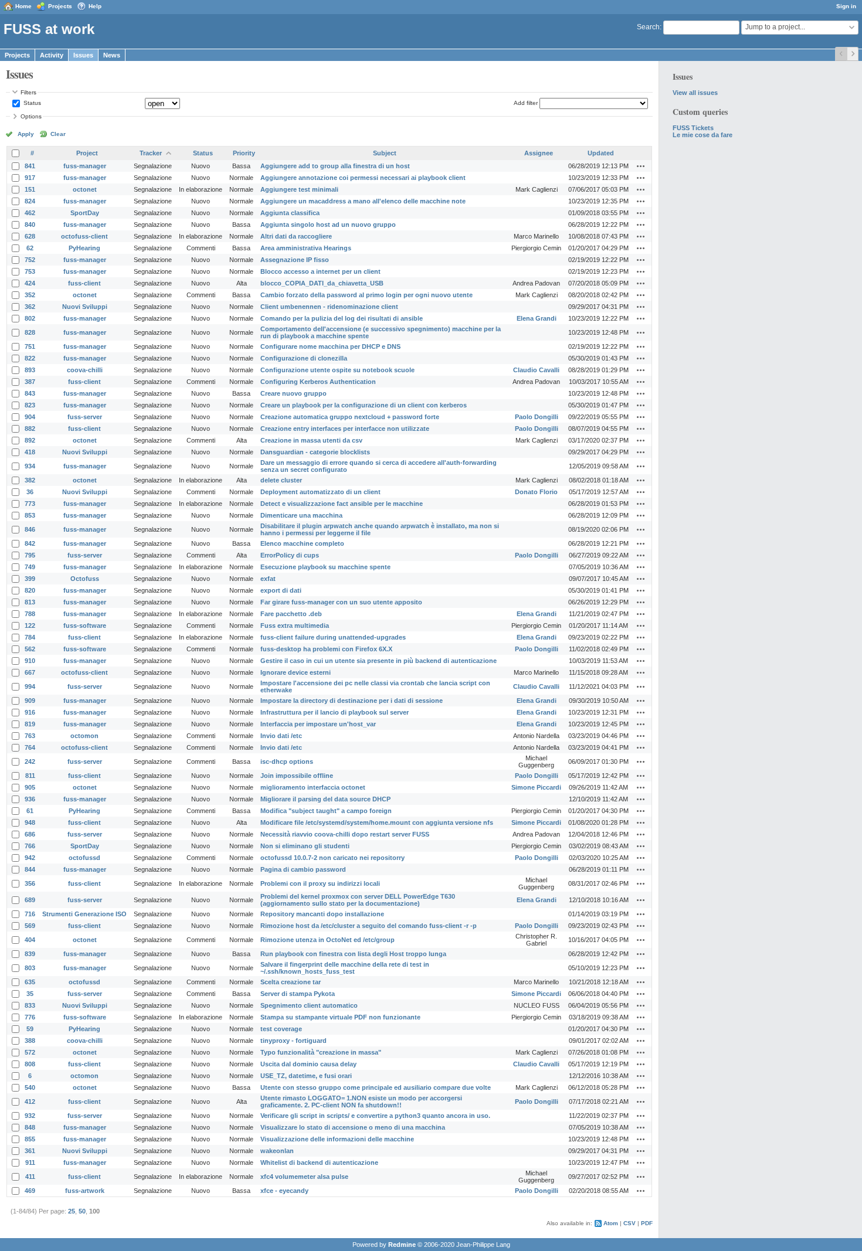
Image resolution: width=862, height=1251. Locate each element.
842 (30, 543)
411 (30, 1176)
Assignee (538, 153)
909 (30, 700)
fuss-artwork (84, 1190)
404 (30, 939)
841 (30, 165)
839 (30, 953)
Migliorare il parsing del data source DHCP (325, 799)
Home (23, 6)
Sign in (846, 6)
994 (30, 686)
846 (30, 529)
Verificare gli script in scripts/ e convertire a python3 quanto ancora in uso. (375, 1115)
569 (30, 925)
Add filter (526, 103)
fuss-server (84, 416)
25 (71, 1211)
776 (30, 1017)
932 (30, 1115)
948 (30, 822)
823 (30, 405)
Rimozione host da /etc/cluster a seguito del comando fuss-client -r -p (368, 925)
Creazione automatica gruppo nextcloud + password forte (349, 416)
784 (30, 637)
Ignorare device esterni (295, 672)
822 (30, 358)
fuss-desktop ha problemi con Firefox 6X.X (326, 648)
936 (30, 799)
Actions (641, 166)
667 (30, 672)
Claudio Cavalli (536, 369)
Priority (244, 153)
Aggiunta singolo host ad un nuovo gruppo (328, 224)
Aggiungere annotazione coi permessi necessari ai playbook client (363, 177)
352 (30, 294)
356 (30, 883)
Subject (384, 153)
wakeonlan (277, 1150)
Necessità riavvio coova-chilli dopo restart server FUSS (344, 834)
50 (82, 1211)
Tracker (151, 153)
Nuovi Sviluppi (84, 306)
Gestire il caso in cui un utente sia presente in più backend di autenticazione (378, 660)
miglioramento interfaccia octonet (312, 787)
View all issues (695, 92)
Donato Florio (536, 491)
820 (30, 590)
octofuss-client (84, 236)
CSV (629, 1223)
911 (30, 1162)
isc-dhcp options (286, 761)
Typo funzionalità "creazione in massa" (320, 1052)
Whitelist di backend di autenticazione (319, 1162)
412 (30, 1101)
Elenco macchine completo (302, 543)
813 (30, 602)
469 (30, 1190)
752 (30, 259)
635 (30, 981)
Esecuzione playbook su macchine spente (325, 566)
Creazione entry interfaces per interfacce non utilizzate (344, 428)
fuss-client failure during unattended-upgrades (333, 637)
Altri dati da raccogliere (296, 236)
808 (30, 1064)
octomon (84, 735)
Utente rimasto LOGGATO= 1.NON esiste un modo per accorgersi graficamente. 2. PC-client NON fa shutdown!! (361, 1101)
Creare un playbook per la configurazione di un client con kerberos (363, 405)
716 (30, 913)
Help (95, 6)
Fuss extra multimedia (294, 625)
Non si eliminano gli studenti (304, 845)
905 (30, 787)
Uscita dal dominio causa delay (308, 1064)
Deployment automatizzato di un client (320, 491)
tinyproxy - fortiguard (293, 1040)
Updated (601, 153)
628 (30, 236)
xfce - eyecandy (284, 1190)
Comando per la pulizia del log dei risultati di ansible (341, 318)
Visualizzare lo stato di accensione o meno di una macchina (352, 1127)
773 (30, 503)
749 (30, 566)
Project (87, 153)
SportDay (84, 212)
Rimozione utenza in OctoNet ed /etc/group (327, 939)
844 (30, 869)
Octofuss (84, 578)
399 (30, 578)
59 (29, 1028)
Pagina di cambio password (303, 869)
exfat (268, 578)
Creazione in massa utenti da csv (311, 440)
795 (30, 555)
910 (30, 660)
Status (31, 103)
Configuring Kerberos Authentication (318, 381)
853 (30, 515)
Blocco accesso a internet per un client (320, 271)
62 (29, 247)
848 (30, 1127)
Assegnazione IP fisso (294, 259)
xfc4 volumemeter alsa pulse (304, 1176)
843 (30, 393)
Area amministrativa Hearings (305, 247)
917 (30, 177)
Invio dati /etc (281, 735)
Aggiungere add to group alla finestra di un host (335, 165)
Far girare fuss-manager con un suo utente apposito (341, 602)
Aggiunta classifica (290, 212)
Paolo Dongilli (536, 416)
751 (30, 346)
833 (30, 1005)
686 (30, 834)
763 (30, 735)
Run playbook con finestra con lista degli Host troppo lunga (353, 953)
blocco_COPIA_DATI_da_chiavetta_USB (322, 283)
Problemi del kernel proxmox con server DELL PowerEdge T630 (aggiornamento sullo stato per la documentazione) (357, 900)
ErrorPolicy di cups (289, 555)
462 (30, 212)
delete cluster (281, 480)
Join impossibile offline (296, 775)
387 (30, 381)
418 (30, 451)
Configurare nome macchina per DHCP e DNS (330, 346)
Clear (58, 134)
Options (31, 116)
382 (30, 480)
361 (30, 1150)
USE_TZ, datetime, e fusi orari (306, 1075)
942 (30, 857)
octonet (85, 189)
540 (30, 1087)
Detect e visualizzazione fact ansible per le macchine (341, 503)
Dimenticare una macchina (301, 515)
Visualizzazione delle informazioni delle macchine (337, 1139)
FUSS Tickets (693, 127)
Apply (26, 134)
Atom (610, 1223)
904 (30, 416)
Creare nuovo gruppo (293, 393)
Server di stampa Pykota (297, 993)
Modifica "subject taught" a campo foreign (326, 810)
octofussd (84, 857)
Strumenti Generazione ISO (84, 913)
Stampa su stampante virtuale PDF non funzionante (340, 1017)
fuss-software (84, 625)
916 (30, 712)
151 (30, 189)
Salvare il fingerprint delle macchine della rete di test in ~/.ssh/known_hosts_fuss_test (344, 968)
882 (30, 428)
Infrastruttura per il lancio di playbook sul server (334, 712)
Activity (51, 55)
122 (30, 625)
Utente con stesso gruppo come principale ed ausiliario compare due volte (375, 1087)
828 (30, 332)
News (111, 55)
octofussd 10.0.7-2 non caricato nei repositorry (332, 857)
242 (30, 761)
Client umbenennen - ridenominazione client (329, 306)
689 (30, 899)
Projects (60, 6)
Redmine (402, 1244)
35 (29, 993)
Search (648, 27)
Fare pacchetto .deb (291, 613)
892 (30, 440)
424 (30, 283)
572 (30, 1052)
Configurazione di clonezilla (303, 358)
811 (30, 775)
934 (30, 466)
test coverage (281, 1028)
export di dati (280, 590)
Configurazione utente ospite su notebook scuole (337, 369)
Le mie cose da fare (702, 134)
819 (30, 724)
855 (30, 1139)
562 (30, 648)
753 (30, 271)
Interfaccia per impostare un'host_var (318, 724)
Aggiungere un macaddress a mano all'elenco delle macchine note (363, 201)
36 (29, 491)
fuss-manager (84, 165)
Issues (83, 55)
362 (30, 306)
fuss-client (84, 283)
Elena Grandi (536, 318)
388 (30, 1040)
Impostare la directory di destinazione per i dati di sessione (351, 700)
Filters (28, 92)
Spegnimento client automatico (309, 1005)
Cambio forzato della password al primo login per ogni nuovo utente (366, 294)
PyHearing (84, 247)
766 (30, 845)
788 (30, 613)
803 (30, 967)
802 (30, 318)
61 (29, 810)
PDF (647, 1223)
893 (30, 369)
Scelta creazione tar (290, 981)
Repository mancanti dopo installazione (322, 913)
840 (30, 224)
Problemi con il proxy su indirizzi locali (320, 883)
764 (30, 747)
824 (30, 201)
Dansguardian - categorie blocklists (315, 451)
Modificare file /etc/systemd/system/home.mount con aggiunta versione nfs (376, 822)
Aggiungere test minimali (299, 189)
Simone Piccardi (536, 787)
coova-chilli (85, 369)
